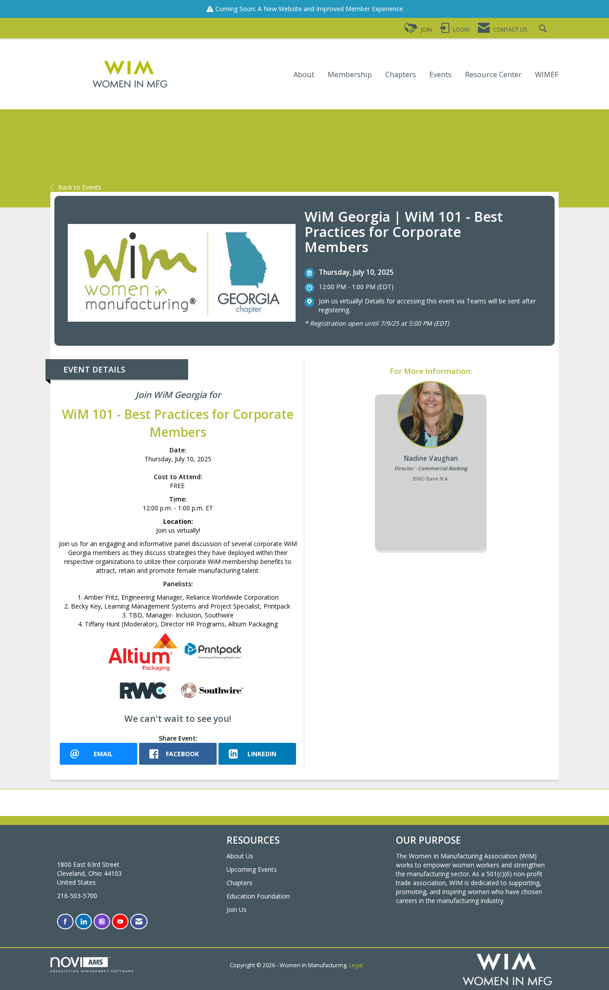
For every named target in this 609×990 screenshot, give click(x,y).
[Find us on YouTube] (120, 921)
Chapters (400, 74)
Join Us (236, 909)
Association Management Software (92, 971)
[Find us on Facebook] (65, 921)
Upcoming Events (251, 869)
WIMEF (547, 74)
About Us (239, 856)
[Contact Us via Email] (139, 921)
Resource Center (493, 74)
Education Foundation (258, 896)
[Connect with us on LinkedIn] (83, 921)
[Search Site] (544, 29)
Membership (350, 74)
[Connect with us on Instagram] (102, 921)
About (303, 74)
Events (440, 74)
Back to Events (79, 187)
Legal (356, 965)
